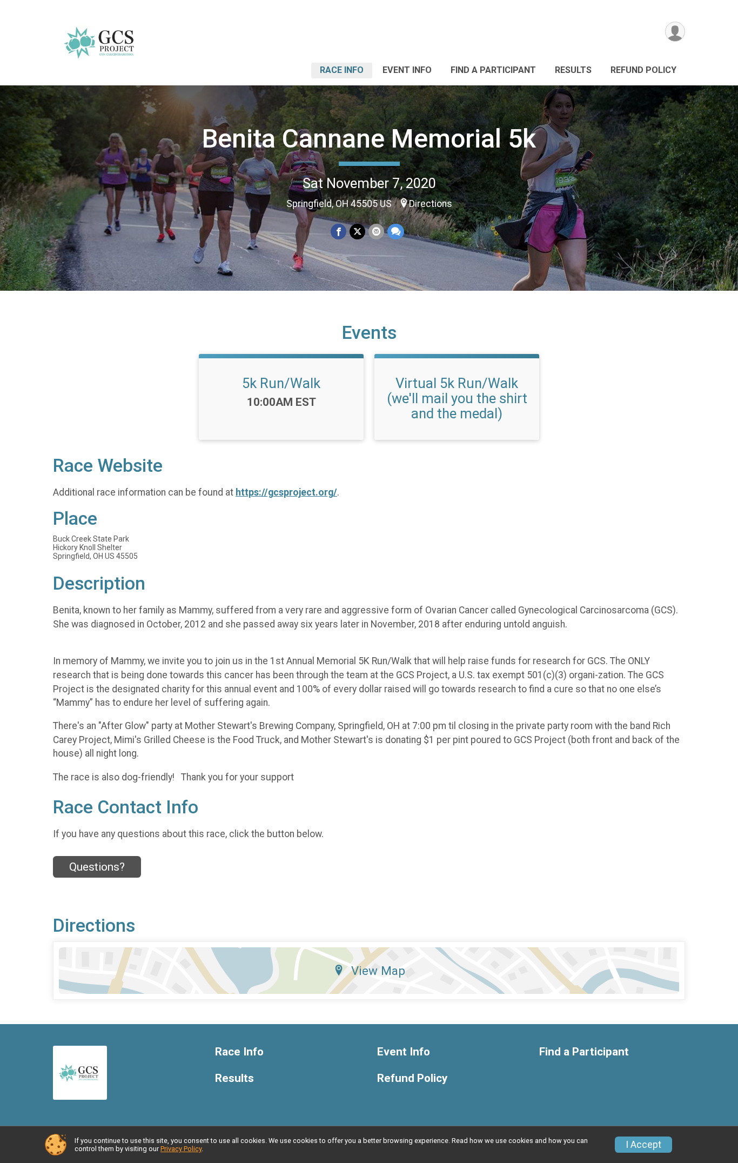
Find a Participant (493, 70)
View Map (378, 971)
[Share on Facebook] (338, 231)
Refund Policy (643, 70)
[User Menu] (675, 32)
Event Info (407, 70)
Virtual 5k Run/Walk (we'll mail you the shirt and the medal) (457, 398)
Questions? (97, 866)
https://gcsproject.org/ (286, 492)
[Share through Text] (395, 231)
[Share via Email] (376, 231)
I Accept (643, 1144)
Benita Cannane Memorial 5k (369, 138)
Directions (430, 203)
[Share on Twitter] (357, 231)
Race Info (342, 70)
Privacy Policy (181, 1149)
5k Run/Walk (281, 383)
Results (573, 70)
